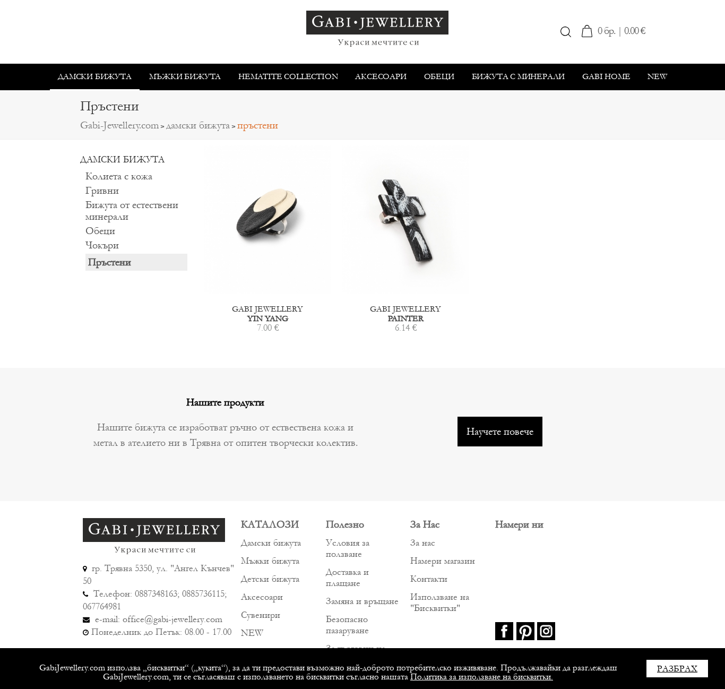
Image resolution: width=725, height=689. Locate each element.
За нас (422, 542)
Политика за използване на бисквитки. (481, 676)
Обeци (439, 76)
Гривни (102, 190)
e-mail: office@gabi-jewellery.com (157, 619)
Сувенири (260, 615)
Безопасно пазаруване (347, 625)
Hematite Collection (288, 76)
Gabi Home (606, 76)
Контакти (428, 578)
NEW (657, 76)
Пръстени (109, 262)
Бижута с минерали (518, 76)
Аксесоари (380, 76)
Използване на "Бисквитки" (439, 602)
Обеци (100, 231)
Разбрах (677, 669)
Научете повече (500, 431)
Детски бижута (270, 578)
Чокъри (102, 245)
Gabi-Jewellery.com (119, 125)
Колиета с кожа (118, 176)
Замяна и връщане (362, 601)
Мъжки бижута (185, 76)
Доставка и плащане (347, 577)
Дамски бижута (94, 76)
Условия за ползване (347, 548)
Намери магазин (442, 560)
